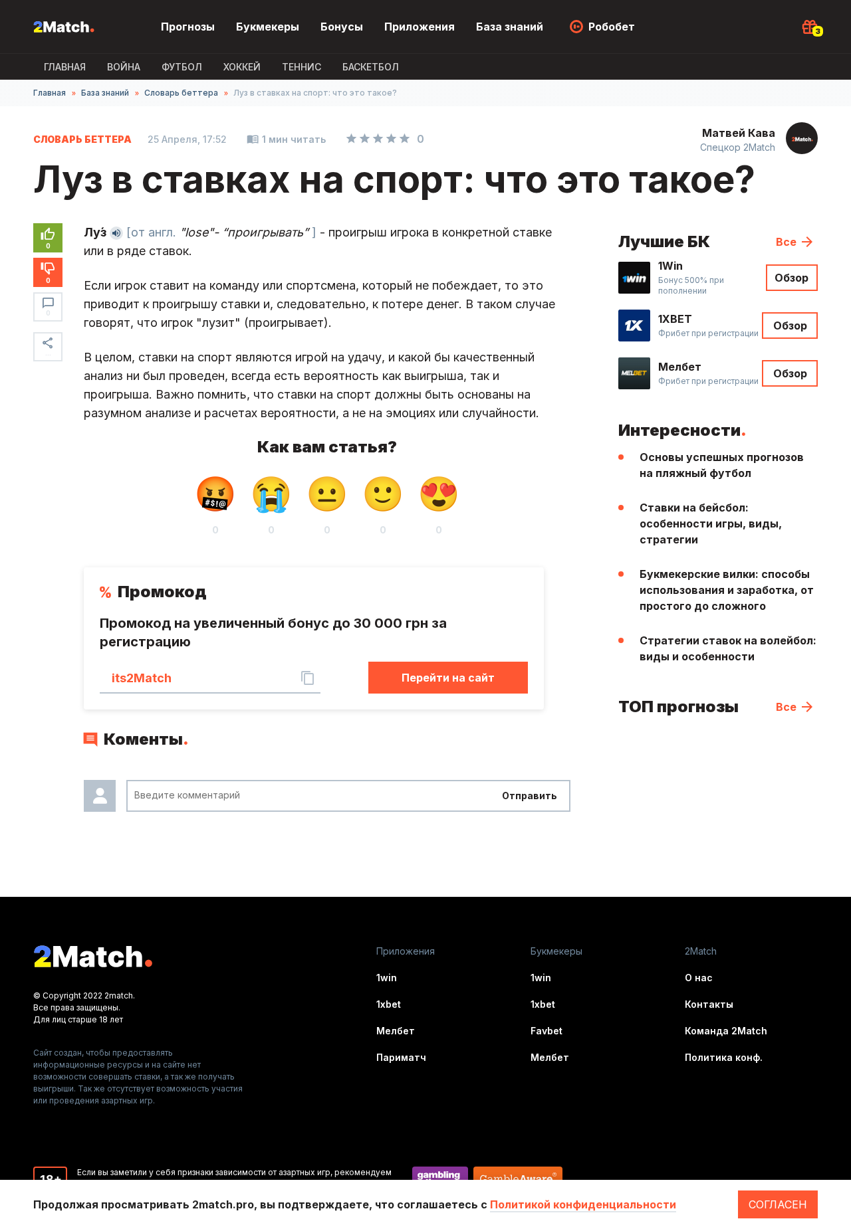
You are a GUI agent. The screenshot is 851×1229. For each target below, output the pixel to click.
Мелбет (395, 1030)
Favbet (546, 1030)
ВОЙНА (123, 66)
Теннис (301, 66)
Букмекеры (267, 26)
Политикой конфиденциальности (583, 1204)
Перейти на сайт (448, 677)
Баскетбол (370, 66)
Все (786, 241)
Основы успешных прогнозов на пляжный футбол (722, 465)
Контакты (709, 1004)
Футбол (182, 66)
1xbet (388, 1004)
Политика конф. (724, 1057)
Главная (65, 66)
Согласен (778, 1204)
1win (386, 977)
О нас (699, 977)
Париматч (401, 1057)
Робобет (611, 26)
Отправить (529, 795)
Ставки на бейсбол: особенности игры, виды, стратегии (711, 523)
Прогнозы (188, 26)
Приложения (419, 26)
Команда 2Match (726, 1030)
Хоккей (242, 66)
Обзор (791, 277)
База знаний (509, 26)
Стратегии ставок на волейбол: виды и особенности (728, 648)
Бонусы (341, 26)
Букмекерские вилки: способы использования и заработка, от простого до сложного (727, 590)
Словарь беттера (181, 93)
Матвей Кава (738, 133)
